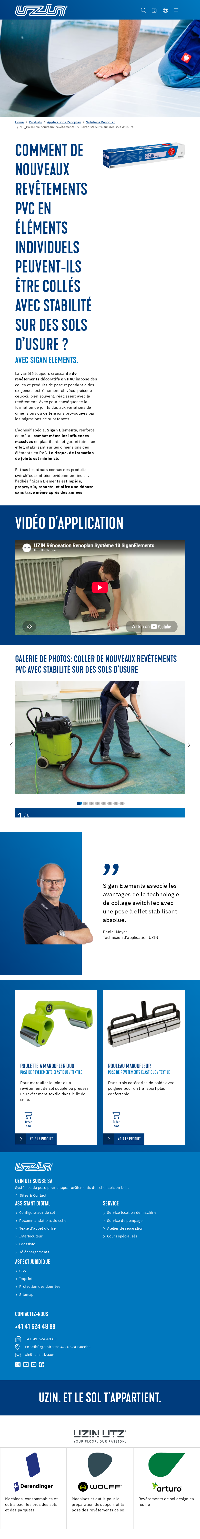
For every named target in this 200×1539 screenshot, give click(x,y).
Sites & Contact (33, 1195)
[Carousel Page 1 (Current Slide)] (78, 803)
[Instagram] (18, 1365)
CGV (22, 1271)
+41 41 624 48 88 (35, 1327)
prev (11, 744)
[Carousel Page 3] (91, 803)
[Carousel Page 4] (97, 803)
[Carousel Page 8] (121, 803)
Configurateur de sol (37, 1212)
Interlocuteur (31, 1236)
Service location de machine (132, 1212)
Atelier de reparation (125, 1228)
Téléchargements (34, 1252)
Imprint (26, 1279)
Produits (35, 122)
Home (19, 122)
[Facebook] (42, 1365)
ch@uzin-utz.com (40, 1355)
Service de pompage (124, 1221)
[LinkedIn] (26, 1365)
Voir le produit (41, 1139)
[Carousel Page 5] (103, 803)
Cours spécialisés (122, 1236)
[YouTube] (34, 1365)
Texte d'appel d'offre (37, 1228)
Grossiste (27, 1244)
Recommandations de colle (43, 1221)
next (188, 744)
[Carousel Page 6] (109, 803)
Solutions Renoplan (100, 122)
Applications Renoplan (64, 122)
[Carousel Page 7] (115, 803)
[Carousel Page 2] (85, 803)
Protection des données (39, 1286)
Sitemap (26, 1295)
